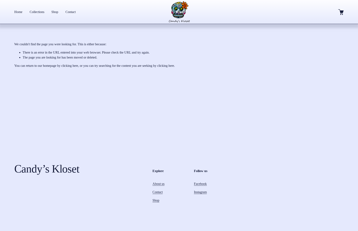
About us (158, 184)
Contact (70, 12)
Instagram (200, 192)
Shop (54, 12)
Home (18, 12)
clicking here (69, 65)
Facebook (200, 184)
